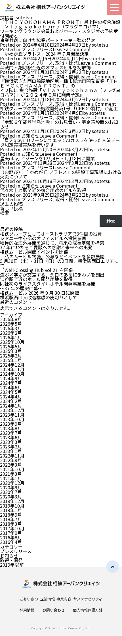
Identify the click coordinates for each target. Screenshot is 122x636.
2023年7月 (11, 432)
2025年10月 (12, 341)
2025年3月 (11, 351)
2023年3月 (11, 441)
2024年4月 (11, 396)
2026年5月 (11, 323)
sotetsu (100, 44)
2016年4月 (11, 542)
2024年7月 (11, 382)
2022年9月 (11, 460)
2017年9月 (11, 532)
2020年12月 (12, 482)
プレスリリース (37, 49)
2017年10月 (12, 528)
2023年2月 (11, 446)
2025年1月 (11, 360)
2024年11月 (12, 369)
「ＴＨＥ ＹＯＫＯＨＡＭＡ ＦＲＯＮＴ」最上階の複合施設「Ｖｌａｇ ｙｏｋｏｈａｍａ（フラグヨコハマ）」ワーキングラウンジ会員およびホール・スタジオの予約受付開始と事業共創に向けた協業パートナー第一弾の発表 (60, 30)
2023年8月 (11, 428)
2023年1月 (11, 451)
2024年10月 (12, 373)
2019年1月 (11, 510)
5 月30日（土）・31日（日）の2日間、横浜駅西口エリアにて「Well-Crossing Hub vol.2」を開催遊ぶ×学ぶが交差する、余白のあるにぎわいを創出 (59, 267)
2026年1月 (11, 337)
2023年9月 (11, 423)
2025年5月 (11, 346)
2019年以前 (12, 564)
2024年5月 (11, 391)
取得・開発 (66, 62)
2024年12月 (12, 364)
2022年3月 (11, 464)
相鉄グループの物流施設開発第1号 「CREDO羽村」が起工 (59, 108)
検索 (4, 212)
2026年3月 (11, 328)
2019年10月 (12, 505)
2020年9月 (11, 487)
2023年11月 (12, 414)
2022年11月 (12, 455)
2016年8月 (11, 537)
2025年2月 (11, 355)
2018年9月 (11, 514)
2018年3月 (11, 523)
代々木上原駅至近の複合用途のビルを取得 (43, 190)
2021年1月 (11, 478)
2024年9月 (11, 378)
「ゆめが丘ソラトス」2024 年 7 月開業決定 (44, 53)
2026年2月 (11, 332)
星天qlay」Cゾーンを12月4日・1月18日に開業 (47, 158)
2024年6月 (11, 387)
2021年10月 (12, 469)
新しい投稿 (11, 208)
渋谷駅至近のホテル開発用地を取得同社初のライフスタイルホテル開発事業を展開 (47, 281)
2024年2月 (11, 401)
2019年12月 (12, 501)
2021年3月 (11, 473)
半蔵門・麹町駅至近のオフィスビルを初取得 (45, 67)
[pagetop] (112, 566)
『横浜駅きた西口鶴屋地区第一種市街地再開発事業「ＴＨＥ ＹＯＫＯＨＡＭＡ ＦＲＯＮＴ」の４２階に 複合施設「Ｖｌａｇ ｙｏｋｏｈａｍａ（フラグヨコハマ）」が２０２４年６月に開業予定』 (60, 88)
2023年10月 (12, 419)
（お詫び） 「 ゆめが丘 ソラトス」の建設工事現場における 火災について (60, 174)
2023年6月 (11, 437)
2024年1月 (11, 405)
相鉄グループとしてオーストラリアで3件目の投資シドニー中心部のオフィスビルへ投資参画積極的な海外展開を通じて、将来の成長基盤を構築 (52, 238)
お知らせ (30, 135)
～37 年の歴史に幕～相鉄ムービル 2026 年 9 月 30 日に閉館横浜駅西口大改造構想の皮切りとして (39, 293)
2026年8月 (11, 319)
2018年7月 (11, 519)
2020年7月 (11, 492)
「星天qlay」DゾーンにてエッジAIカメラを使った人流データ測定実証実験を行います (60, 142)
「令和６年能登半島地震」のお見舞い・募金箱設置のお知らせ (59, 124)
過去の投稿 (11, 203)
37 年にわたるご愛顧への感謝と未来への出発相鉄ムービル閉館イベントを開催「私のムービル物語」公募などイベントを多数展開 (52, 252)
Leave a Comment (72, 49)
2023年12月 (12, 410)
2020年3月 (11, 496)
